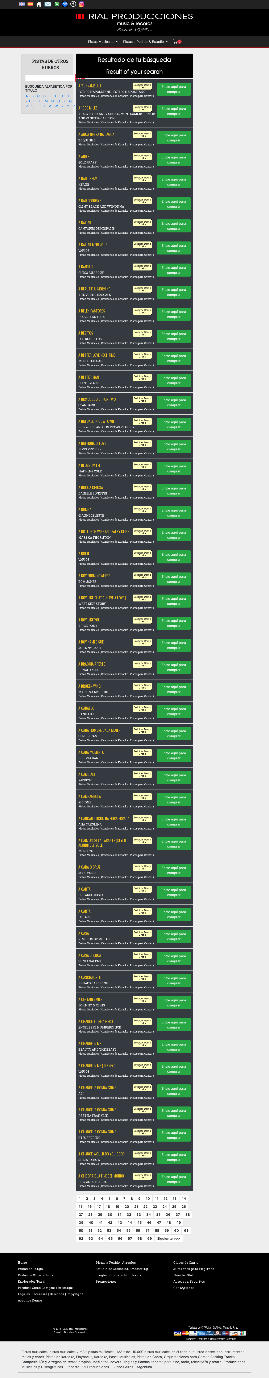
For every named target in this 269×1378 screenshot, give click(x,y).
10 (148, 1198)
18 (108, 1206)
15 (81, 1206)
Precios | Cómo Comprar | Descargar (46, 1288)
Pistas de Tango (30, 1269)
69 (149, 1238)
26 (184, 1206)
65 (110, 1238)
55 (128, 1230)
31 (119, 1214)
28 (90, 1214)
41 (101, 1222)
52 (100, 1230)
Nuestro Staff (184, 1275)
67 (130, 1238)
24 (164, 1206)
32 (129, 1214)
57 (147, 1230)
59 (167, 1230)
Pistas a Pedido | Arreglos (116, 1262)
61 (186, 1230)
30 (110, 1214)
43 (119, 1222)
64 (100, 1238)
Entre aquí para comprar (174, 89)
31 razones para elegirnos (193, 1269)
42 (110, 1222)
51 (90, 1230)
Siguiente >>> (169, 1238)
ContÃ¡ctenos (183, 1288)
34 (148, 1214)
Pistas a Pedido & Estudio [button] (144, 42)
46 (149, 1222)
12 (165, 1198)
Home (22, 1262)
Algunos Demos (30, 1300)
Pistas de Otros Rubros (35, 1275)
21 (136, 1206)
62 (81, 1238)
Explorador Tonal (32, 1281)
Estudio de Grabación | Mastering (122, 1269)
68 (139, 1238)
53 (109, 1230)
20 (127, 1206)
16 (90, 1206)
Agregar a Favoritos (189, 1281)
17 (99, 1206)
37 (178, 1214)
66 (120, 1238)
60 (176, 1230)
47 (159, 1222)
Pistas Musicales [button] (101, 42)
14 (184, 1198)
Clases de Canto (185, 1262)
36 (168, 1214)
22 (145, 1206)
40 (91, 1222)
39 (81, 1222)
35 (158, 1214)
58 (157, 1230)
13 (175, 1198)
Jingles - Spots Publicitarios (118, 1275)
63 (90, 1238)
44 (129, 1222)
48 (168, 1222)
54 (119, 1230)
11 (156, 1198)
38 (187, 1214)
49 (178, 1222)
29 (100, 1214)
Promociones (106, 1281)
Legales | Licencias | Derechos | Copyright (50, 1294)
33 (138, 1214)
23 (155, 1206)
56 (138, 1230)
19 (117, 1206)
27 (81, 1214)
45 (139, 1222)
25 (174, 1206)
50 (81, 1230)
